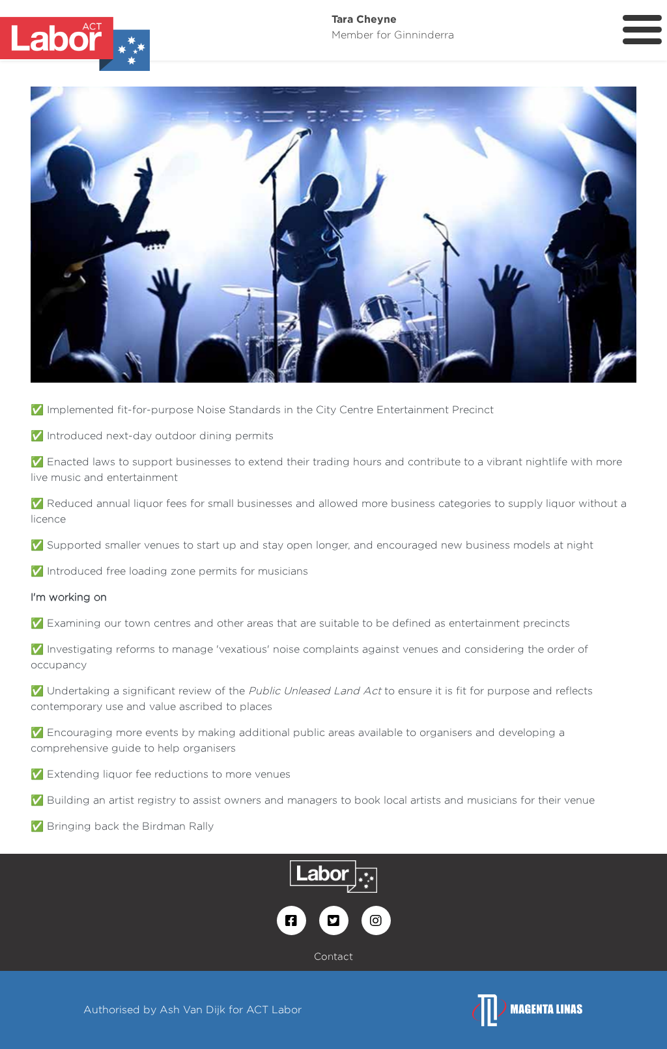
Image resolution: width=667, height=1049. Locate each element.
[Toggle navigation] (642, 29)
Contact (333, 956)
